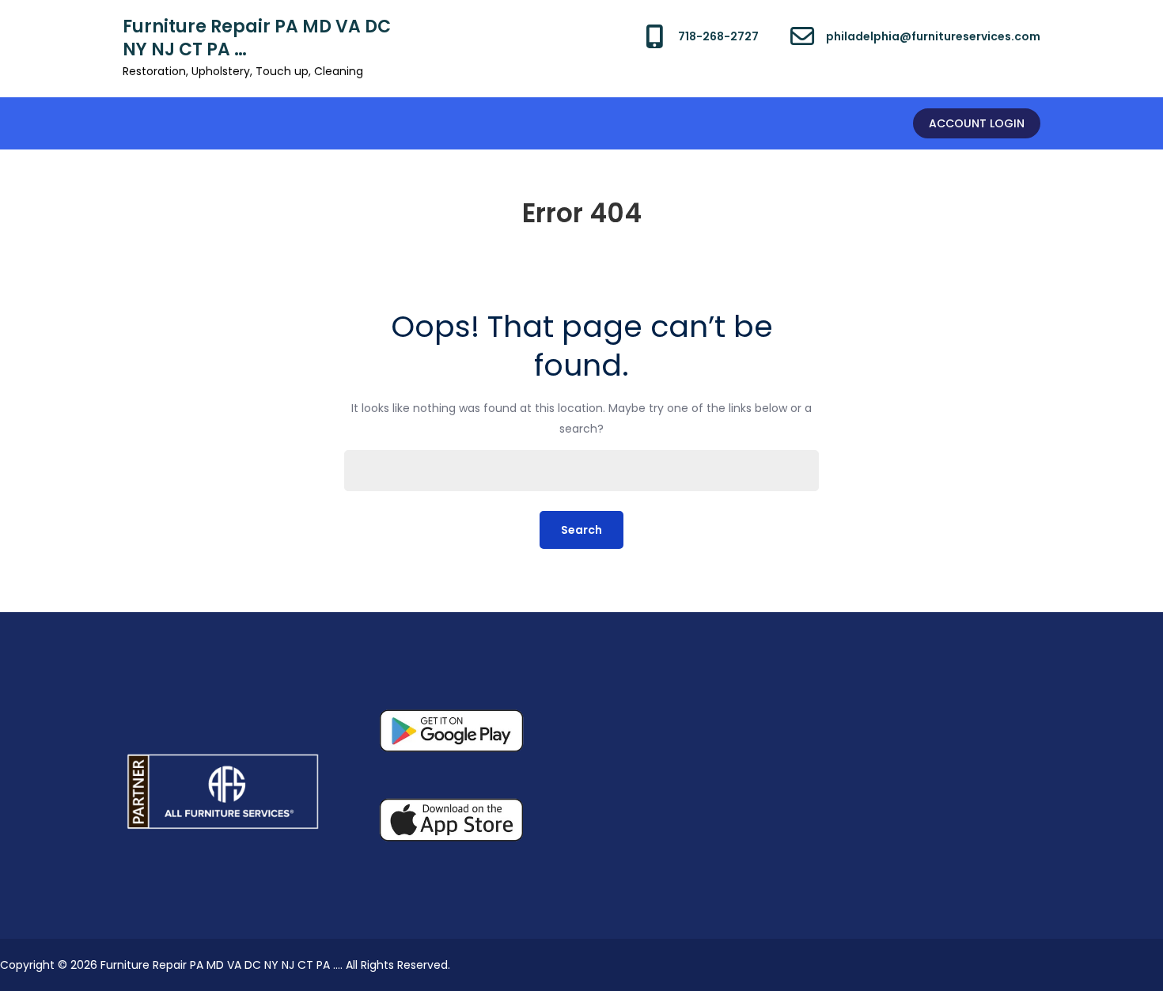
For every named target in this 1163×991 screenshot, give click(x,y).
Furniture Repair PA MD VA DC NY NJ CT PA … (257, 38)
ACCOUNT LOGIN (977, 123)
